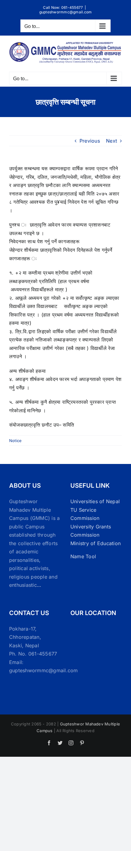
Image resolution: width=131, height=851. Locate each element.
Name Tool (83, 556)
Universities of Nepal (95, 501)
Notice (15, 440)
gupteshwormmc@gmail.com (65, 12)
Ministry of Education (95, 543)
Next (111, 141)
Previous (90, 141)
